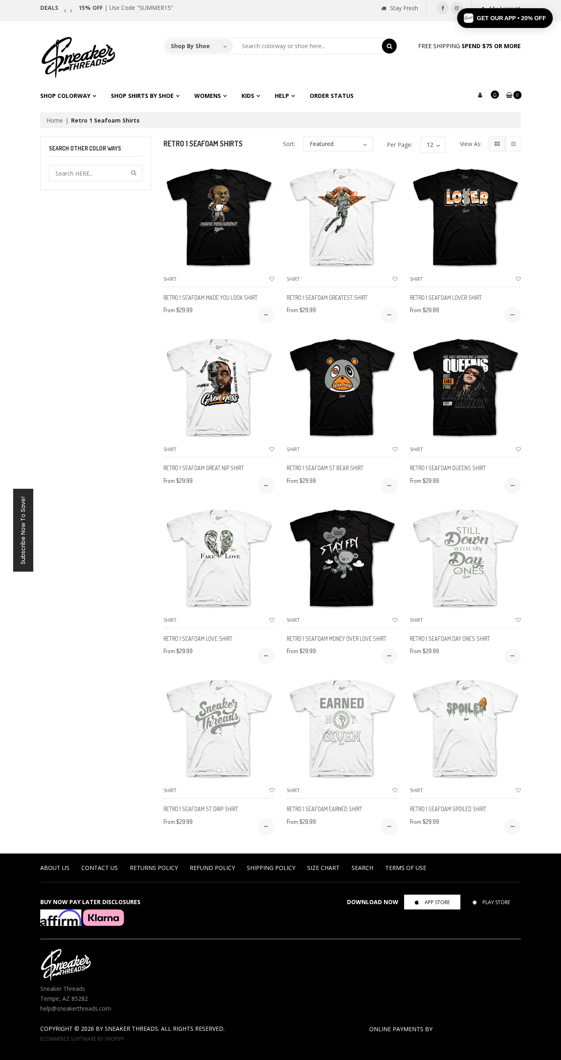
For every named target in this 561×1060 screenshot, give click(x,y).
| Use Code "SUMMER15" (125, 8)
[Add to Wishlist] (271, 279)
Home (54, 120)
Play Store (496, 902)
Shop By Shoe (190, 46)
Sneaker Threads (131, 1028)
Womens (207, 96)
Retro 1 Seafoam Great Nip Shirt (203, 467)
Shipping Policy (271, 868)
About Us (54, 868)
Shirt (170, 279)
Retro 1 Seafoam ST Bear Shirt (325, 467)
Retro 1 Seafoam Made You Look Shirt (210, 297)
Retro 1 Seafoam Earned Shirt (324, 808)
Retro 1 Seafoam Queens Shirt (448, 467)
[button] (505, 18)
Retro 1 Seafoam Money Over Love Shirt (336, 638)
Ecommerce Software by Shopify (82, 1038)
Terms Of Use (405, 868)
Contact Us (99, 868)
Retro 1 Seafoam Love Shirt (197, 638)
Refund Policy (212, 868)
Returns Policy (154, 868)
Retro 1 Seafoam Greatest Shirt (327, 297)
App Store (437, 902)
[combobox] (308, 46)
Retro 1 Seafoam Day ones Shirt (450, 638)
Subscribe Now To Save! (23, 530)
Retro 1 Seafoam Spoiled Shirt (448, 808)
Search (362, 868)
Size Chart (323, 868)
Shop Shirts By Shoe (142, 96)
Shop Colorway (65, 96)
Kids (247, 96)
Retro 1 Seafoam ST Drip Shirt (200, 808)
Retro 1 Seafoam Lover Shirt (446, 297)
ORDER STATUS (332, 96)
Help (282, 96)
